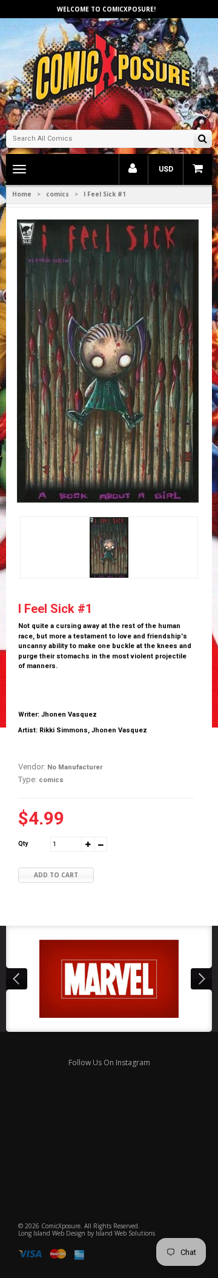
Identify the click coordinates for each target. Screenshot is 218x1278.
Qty (23, 843)
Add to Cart (56, 875)
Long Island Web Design (51, 1233)
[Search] (202, 139)
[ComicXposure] (109, 72)
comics (57, 194)
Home (21, 194)
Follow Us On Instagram (109, 1062)
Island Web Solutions (125, 1233)
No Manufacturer (74, 767)
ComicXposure (61, 1226)
